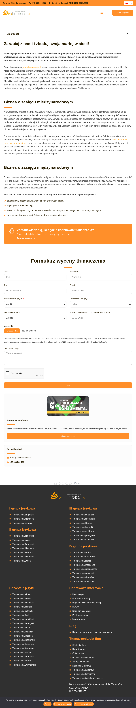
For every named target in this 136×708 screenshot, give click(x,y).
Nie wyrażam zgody (62, 704)
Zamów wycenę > (26, 238)
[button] (102, 13)
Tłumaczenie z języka (13, 299)
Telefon (7, 285)
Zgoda (47, 704)
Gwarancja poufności (17, 420)
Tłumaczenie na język (79, 299)
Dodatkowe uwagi (11, 348)
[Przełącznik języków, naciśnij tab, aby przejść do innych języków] (128, 3)
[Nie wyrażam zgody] (130, 703)
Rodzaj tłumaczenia (12, 312)
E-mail (73, 285)
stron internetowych (32, 67)
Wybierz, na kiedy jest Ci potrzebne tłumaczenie (90, 312)
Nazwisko (74, 271)
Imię (6, 271)
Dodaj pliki (8, 326)
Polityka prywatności (84, 704)
